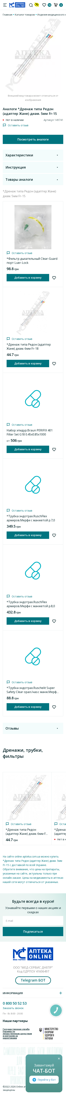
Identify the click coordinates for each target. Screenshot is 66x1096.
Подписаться (33, 931)
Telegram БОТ (33, 980)
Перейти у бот (47, 1079)
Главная (7, 14)
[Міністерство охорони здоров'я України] (48, 1034)
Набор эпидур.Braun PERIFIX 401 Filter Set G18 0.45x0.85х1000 (30, 432)
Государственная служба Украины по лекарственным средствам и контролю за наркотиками (17, 1033)
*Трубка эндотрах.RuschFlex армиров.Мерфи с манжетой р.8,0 (31, 604)
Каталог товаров (25, 14)
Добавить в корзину (28, 277)
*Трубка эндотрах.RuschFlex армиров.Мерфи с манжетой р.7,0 (31, 518)
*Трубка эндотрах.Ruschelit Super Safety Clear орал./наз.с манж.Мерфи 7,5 (32, 692)
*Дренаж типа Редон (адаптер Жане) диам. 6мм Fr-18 (29, 346)
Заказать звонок (13, 1008)
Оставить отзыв (18, 125)
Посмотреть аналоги (33, 139)
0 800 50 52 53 (15, 1003)
